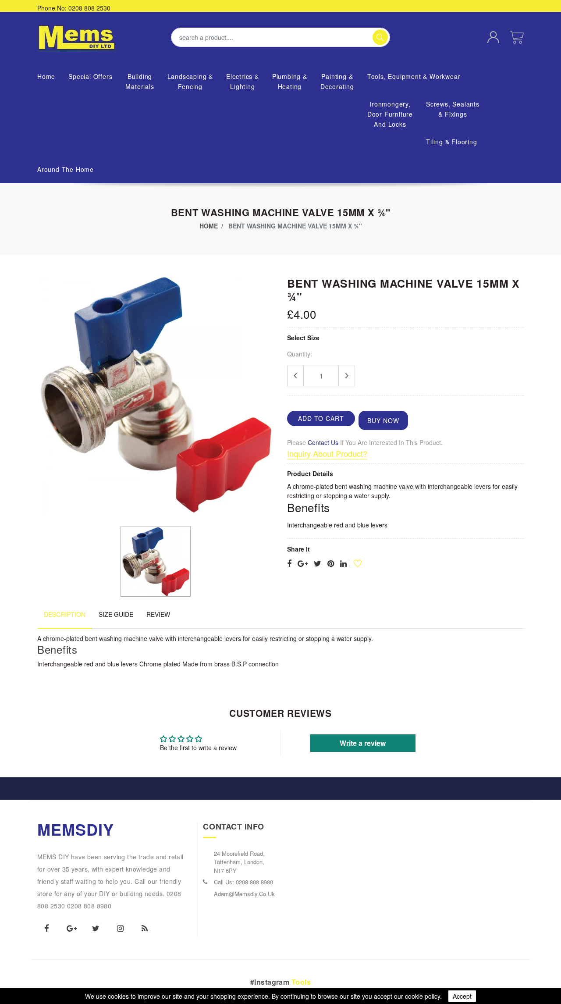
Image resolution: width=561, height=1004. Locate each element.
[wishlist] (354, 563)
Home (208, 225)
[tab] (64, 619)
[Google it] (303, 563)
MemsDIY (75, 829)
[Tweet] (317, 563)
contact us (323, 442)
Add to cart (321, 418)
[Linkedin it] (343, 563)
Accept (462, 996)
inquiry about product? (327, 453)
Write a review (363, 743)
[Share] (289, 563)
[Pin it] (330, 563)
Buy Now (383, 420)
